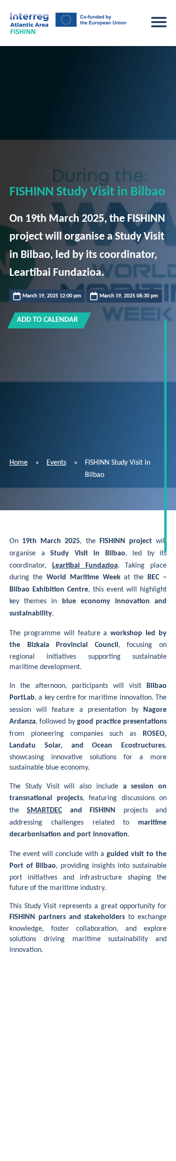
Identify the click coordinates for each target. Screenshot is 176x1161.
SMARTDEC (44, 810)
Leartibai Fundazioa (85, 565)
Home (18, 463)
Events (56, 463)
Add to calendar (47, 320)
